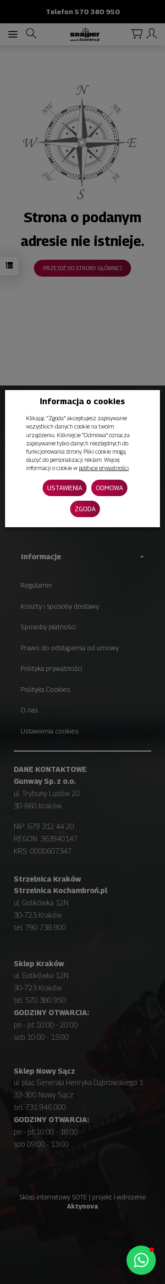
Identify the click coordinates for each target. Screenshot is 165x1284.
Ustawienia (64, 488)
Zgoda (85, 509)
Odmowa (109, 488)
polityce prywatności (104, 468)
